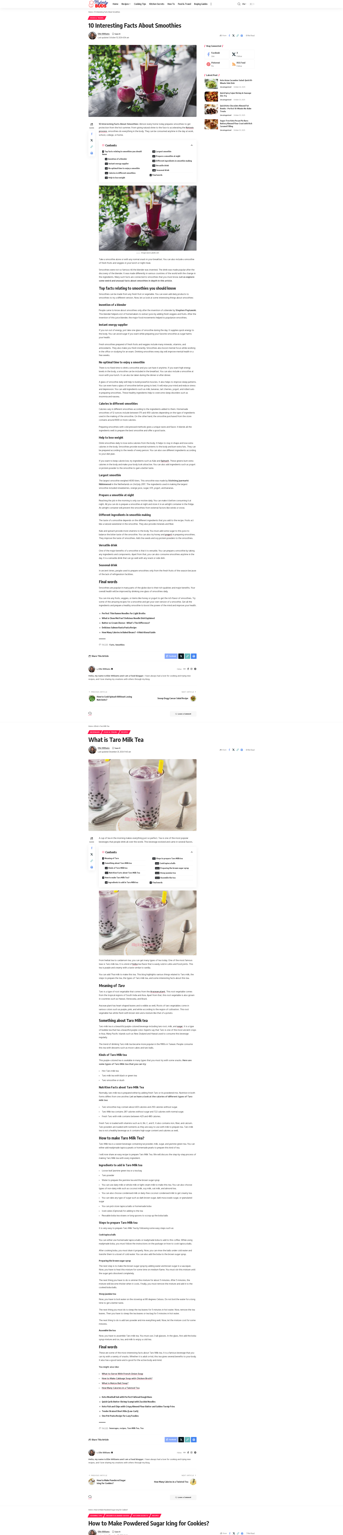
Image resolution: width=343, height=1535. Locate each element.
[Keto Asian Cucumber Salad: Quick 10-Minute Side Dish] (211, 84)
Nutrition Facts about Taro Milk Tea (124, 873)
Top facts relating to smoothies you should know (122, 152)
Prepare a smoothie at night (168, 156)
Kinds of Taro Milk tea (117, 868)
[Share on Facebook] (229, 35)
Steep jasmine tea (168, 873)
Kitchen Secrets (140, 1516)
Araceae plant (157, 991)
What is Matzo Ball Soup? (115, 1383)
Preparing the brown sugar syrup (174, 868)
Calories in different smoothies (122, 173)
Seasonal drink (162, 170)
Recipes (124, 732)
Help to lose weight (116, 178)
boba (135, 964)
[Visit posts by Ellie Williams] (92, 36)
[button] (211, 4)
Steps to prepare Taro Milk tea (169, 858)
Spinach (165, 460)
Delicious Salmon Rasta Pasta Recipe (119, 627)
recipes (123, 1428)
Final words (157, 175)
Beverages (95, 732)
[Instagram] (191, 669)
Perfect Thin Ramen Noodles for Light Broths (124, 613)
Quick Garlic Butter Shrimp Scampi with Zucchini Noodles (129, 1401)
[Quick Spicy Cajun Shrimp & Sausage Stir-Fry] (211, 97)
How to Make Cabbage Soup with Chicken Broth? (127, 1378)
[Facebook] (188, 669)
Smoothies (120, 645)
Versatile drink (162, 165)
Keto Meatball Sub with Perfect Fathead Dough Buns (127, 1397)
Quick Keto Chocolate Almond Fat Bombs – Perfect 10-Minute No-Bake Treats (235, 108)
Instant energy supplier (119, 163)
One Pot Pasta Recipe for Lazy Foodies (120, 1416)
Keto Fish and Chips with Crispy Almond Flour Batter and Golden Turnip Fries (138, 1406)
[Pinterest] (195, 669)
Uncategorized (225, 87)
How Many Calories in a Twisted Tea (120, 1388)
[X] (242, 54)
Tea (141, 1428)
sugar (180, 1026)
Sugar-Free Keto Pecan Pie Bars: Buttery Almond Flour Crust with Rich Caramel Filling (236, 123)
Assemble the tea (168, 878)
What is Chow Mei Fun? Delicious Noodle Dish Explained (128, 618)
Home (90, 12)
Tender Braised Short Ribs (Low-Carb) (120, 1411)
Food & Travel (97, 18)
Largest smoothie (163, 151)
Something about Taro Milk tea (118, 863)
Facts (111, 645)
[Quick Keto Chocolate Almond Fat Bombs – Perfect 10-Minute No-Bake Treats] (211, 109)
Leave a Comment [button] (184, 714)
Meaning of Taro (112, 858)
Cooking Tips (96, 1516)
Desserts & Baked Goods (117, 1516)
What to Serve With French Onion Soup (122, 1373)
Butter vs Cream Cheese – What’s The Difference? (126, 623)
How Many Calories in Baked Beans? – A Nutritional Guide (129, 632)
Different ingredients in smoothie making (174, 161)
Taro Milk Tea (133, 1428)
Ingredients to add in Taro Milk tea (123, 882)
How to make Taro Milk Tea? (117, 877)
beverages (114, 1428)
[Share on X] (233, 35)
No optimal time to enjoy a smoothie (124, 168)
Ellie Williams (104, 33)
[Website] (184, 669)
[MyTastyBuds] (98, 4)
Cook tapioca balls (167, 863)
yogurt (168, 534)
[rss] (242, 64)
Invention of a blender (117, 159)
